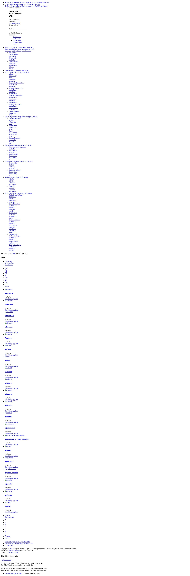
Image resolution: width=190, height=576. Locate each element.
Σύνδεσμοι (18, 193)
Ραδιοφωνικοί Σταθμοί (14, 238)
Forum (12, 188)
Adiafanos (9, 304)
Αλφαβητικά (9, 265)
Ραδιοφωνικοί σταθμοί (15, 106)
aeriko (7, 360)
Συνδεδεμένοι (9, 263)
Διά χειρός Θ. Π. (27, 2)
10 (5, 535)
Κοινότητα (16, 177)
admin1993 (9, 316)
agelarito (8, 495)
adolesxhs (9, 327)
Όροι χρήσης (19, 543)
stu (6, 281)
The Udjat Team (13, 550)
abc (6, 270)
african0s (8, 405)
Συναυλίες (13, 165)
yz (5, 284)
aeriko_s (8, 383)
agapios (8, 450)
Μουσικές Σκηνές (14, 206)
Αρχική (19, 47)
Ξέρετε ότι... (13, 133)
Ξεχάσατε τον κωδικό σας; (17, 37)
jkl (5, 275)
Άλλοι (7, 286)
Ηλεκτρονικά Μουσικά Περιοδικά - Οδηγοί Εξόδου (14, 222)
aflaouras (8, 394)
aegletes (8, 349)
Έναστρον (13, 127)
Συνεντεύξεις (17, 72)
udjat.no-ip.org (6, 560)
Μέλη (12, 181)
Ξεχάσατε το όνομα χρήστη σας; (17, 42)
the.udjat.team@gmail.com (13, 573)
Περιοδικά (16, 90)
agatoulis (8, 484)
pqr (6, 279)
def (6, 272)
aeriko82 (8, 372)
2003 (10, 549)
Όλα (6, 268)
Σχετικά (17, 542)
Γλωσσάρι (15, 121)
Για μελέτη (21, 117)
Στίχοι (16, 70)
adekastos (9, 293)
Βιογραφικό (19, 49)
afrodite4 (8, 417)
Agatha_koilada (11, 473)
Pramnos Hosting (13, 552)
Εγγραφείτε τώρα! (14, 23)
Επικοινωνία (22, 4)
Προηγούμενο (9, 517)
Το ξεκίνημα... (9, 545)
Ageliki (7, 506)
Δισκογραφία (18, 51)
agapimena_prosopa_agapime (17, 439)
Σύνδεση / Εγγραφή (26, 6)
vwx (6, 282)
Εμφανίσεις (19, 161)
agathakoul (9, 461)
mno (6, 277)
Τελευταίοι (8, 261)
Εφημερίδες (16, 84)
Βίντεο (13, 151)
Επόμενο (7, 536)
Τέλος (7, 538)
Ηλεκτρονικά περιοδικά (16, 97)
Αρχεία (13, 156)
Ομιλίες (14, 113)
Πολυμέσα (18, 145)
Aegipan (8, 338)
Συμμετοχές (13, 65)
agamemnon (10, 428)
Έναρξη (7, 515)
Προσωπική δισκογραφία (13, 56)
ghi (6, 273)
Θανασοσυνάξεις (15, 172)
